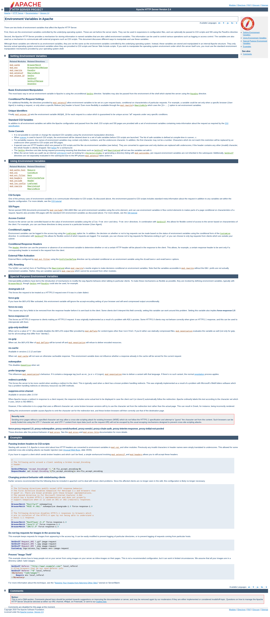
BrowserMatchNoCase (37, 67)
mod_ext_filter (17, 175)
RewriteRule (33, 73)
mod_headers (16, 178)
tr (236, 23)
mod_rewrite (16, 70)
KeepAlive (26, 365)
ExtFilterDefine (35, 178)
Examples (247, 46)
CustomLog (32, 173)
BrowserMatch (34, 65)
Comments (247, 54)
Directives (242, 5)
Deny (29, 175)
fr (223, 23)
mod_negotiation (184, 331)
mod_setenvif (16, 73)
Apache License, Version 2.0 (31, 612)
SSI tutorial (132, 213)
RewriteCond (114, 150)
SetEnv (30, 75)
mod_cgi (14, 173)
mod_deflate (91, 331)
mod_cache (15, 65)
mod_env (14, 67)
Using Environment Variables (254, 38)
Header (30, 181)
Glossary (256, 5)
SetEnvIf (31, 78)
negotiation (199, 374)
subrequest (62, 153)
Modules (232, 5)
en (219, 23)
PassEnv (31, 70)
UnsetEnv (31, 84)
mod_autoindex (142, 153)
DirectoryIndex (94, 153)
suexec (23, 137)
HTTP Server (18, 13)
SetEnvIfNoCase (35, 81)
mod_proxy (55, 432)
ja (227, 23)
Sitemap (264, 5)
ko (232, 23)
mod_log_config (17, 183)
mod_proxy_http (91, 432)
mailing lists (101, 601)
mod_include (16, 181)
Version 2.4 (44, 13)
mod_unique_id (17, 75)
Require (31, 170)
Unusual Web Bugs (71, 450)
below (54, 148)
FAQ (249, 5)
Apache (7, 13)
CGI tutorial (56, 201)
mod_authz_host (17, 170)
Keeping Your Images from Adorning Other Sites (76, 583)
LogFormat (32, 183)
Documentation (32, 13)
